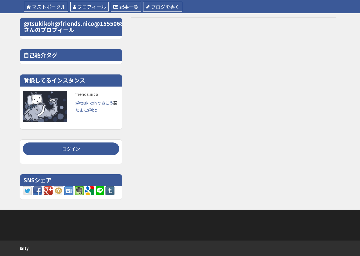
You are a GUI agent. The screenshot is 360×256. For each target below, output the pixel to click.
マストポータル (49, 6)
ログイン (71, 148)
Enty (24, 248)
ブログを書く (165, 6)
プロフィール (91, 6)
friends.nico (86, 94)
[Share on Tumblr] (109, 190)
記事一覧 (128, 6)
